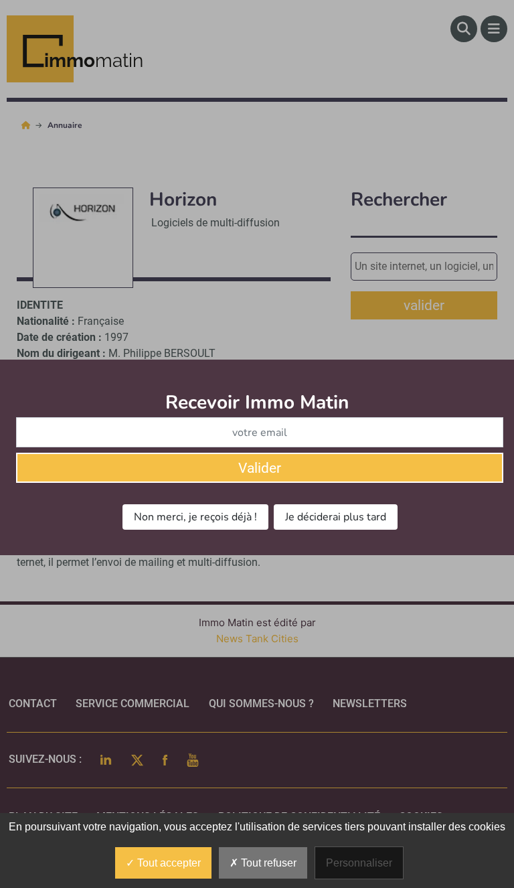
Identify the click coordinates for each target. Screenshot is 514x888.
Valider (259, 468)
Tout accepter (168, 863)
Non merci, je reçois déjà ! (195, 517)
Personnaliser (359, 863)
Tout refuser (267, 863)
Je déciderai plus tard (335, 517)
